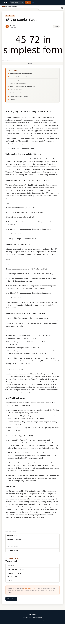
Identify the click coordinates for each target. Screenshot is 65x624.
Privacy (42, 620)
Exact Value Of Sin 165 (13, 550)
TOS (47, 620)
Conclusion (13, 99)
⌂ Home (28, 2)
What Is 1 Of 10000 (12, 543)
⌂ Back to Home (11, 598)
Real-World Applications (16, 93)
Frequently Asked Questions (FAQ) (19, 96)
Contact (29, 620)
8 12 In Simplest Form (12, 546)
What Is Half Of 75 (12, 535)
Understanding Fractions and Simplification (21, 76)
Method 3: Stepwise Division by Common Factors (22, 86)
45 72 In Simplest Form (29, 588)
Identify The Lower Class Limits (15, 569)
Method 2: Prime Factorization (18, 83)
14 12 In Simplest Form (13, 577)
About (23, 620)
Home (18, 620)
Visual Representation (16, 89)
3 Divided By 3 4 (11, 565)
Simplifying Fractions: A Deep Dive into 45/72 (21, 73)
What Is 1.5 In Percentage (14, 539)
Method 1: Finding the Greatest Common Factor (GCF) (24, 80)
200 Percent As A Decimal (14, 573)
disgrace (5, 2)
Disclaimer (35, 620)
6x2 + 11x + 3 (10, 580)
